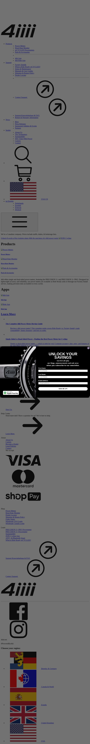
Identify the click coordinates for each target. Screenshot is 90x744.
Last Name (42, 374)
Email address (43, 380)
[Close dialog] (88, 348)
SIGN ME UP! (63, 389)
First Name (42, 368)
